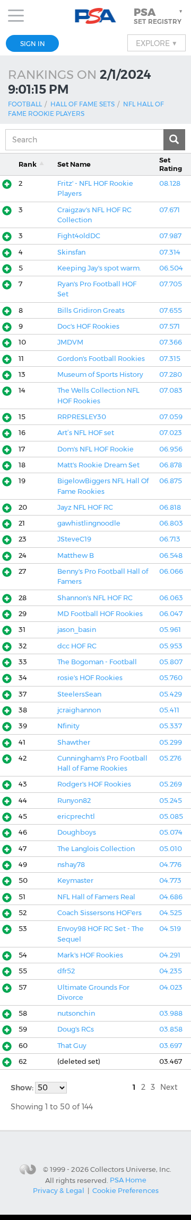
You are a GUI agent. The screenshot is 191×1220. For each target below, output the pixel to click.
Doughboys (76, 832)
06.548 (171, 555)
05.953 (171, 646)
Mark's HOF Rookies (90, 955)
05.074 (171, 832)
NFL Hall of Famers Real (96, 897)
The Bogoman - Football (97, 662)
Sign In (32, 44)
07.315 (169, 359)
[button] (159, 16)
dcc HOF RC (77, 646)
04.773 (170, 880)
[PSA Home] (95, 16)
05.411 (169, 710)
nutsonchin (76, 1013)
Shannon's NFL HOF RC (95, 598)
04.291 (169, 955)
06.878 (170, 465)
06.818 (170, 507)
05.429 (170, 694)
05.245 (170, 801)
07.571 (169, 326)
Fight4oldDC (78, 236)
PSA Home (128, 1180)
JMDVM (70, 342)
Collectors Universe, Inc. (130, 1169)
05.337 (170, 726)
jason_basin (76, 630)
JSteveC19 (74, 539)
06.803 (171, 523)
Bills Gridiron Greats (91, 310)
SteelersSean (79, 694)
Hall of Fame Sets (82, 104)
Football (25, 104)
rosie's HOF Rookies (90, 678)
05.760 (171, 678)
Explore (156, 43)
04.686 (171, 897)
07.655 (170, 310)
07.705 (170, 284)
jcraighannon (79, 710)
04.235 (170, 971)
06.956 (171, 449)
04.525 (170, 913)
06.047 (171, 614)
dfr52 (66, 971)
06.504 (171, 268)
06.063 (171, 598)
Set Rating (170, 164)
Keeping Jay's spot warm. (99, 268)
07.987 (170, 236)
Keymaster (75, 880)
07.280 (170, 374)
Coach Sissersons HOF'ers (99, 913)
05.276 (170, 758)
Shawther (73, 742)
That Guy (71, 1046)
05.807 (171, 662)
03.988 (171, 1013)
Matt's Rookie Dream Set (98, 465)
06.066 (171, 571)
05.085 (171, 816)
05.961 (170, 630)
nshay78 (71, 865)
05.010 (170, 849)
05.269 (170, 784)
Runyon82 (74, 801)
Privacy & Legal (58, 1190)
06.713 (169, 539)
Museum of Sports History (100, 374)
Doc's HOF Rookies (88, 326)
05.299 (170, 742)
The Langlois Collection (96, 849)
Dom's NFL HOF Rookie (95, 449)
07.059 (171, 417)
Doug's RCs (75, 1029)
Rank (28, 164)
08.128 (169, 183)
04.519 (170, 929)
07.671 (169, 210)
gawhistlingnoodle (88, 523)
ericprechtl (76, 816)
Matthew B (75, 555)
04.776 (170, 865)
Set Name (74, 164)
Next (169, 1087)
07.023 (170, 433)
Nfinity (68, 726)
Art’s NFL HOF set (85, 433)
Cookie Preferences (125, 1190)
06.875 (170, 481)
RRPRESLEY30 (81, 417)
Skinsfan (71, 252)
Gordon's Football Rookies (101, 359)
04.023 (171, 987)
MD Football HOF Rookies (100, 614)
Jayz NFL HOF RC (85, 507)
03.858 (171, 1029)
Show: (23, 1087)
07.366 (170, 342)
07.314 (169, 252)
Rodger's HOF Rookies (94, 784)
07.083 (171, 390)
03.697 (170, 1046)
